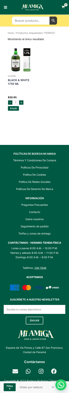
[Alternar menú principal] (5, 7)
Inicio (11, 32)
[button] (34, 320)
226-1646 (40, 267)
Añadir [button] (13, 108)
